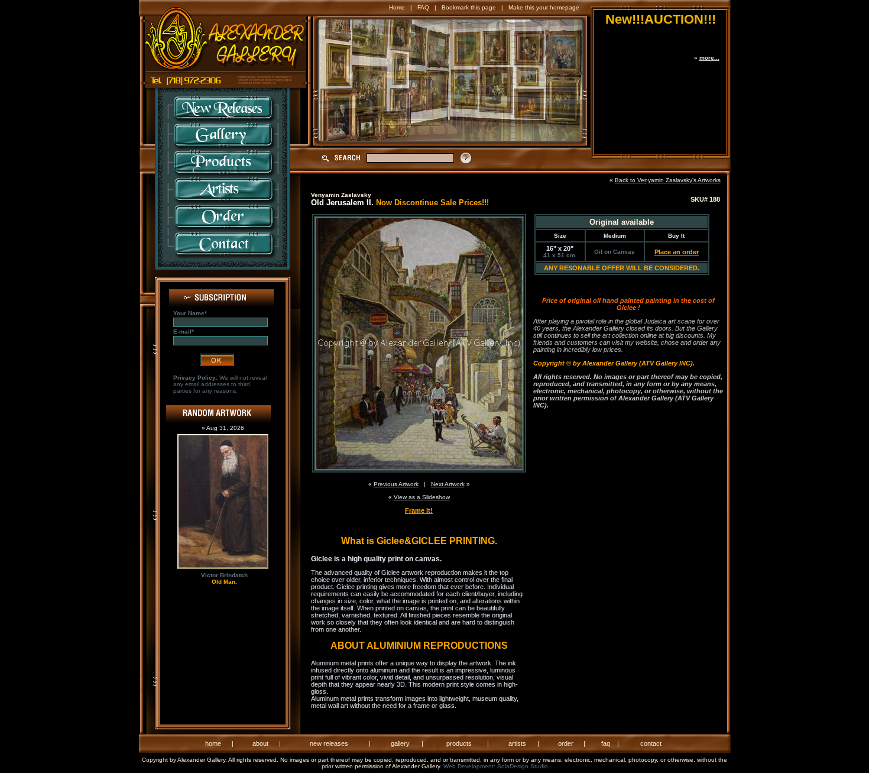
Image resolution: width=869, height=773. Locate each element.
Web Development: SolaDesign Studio (495, 766)
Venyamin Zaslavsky (341, 195)
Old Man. (224, 581)
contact (651, 743)
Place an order (676, 251)
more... (709, 57)
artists (517, 743)
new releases (329, 743)
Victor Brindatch (224, 575)
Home (397, 7)
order (565, 743)
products (459, 743)
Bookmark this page (469, 7)
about (260, 743)
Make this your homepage (543, 7)
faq (605, 743)
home (213, 743)
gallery (400, 743)
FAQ (423, 7)
